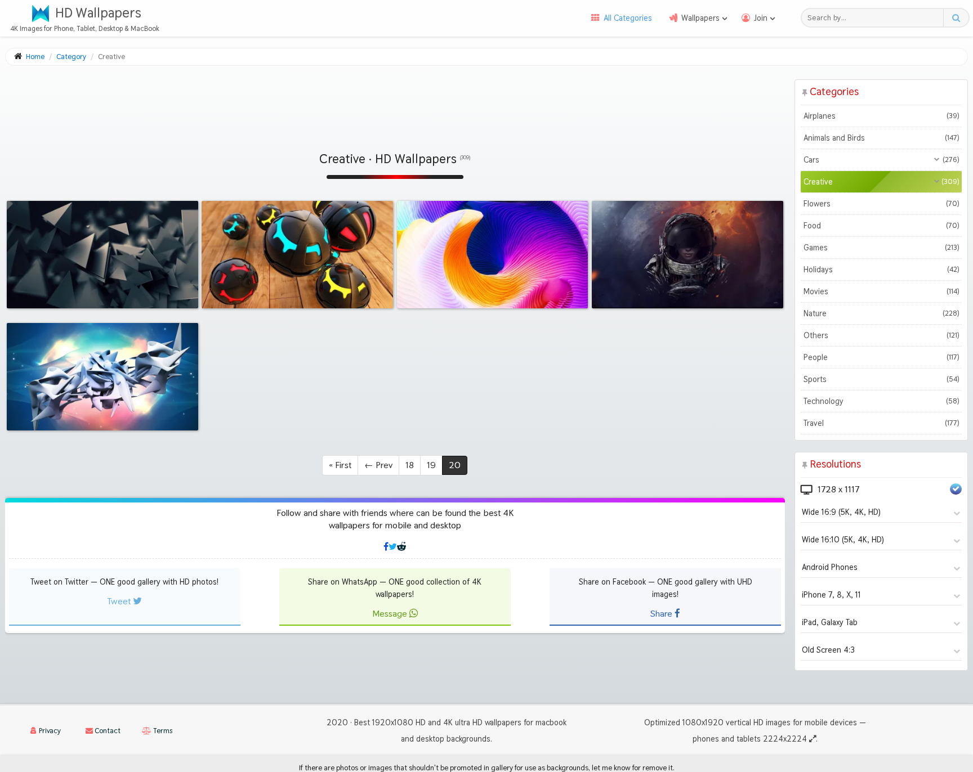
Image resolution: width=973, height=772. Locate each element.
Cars (881, 160)
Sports (881, 379)
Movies (881, 291)
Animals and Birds (881, 138)
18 (409, 465)
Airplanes (881, 116)
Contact (106, 730)
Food (881, 226)
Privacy (49, 730)
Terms (161, 730)
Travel (881, 423)
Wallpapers (700, 18)
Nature (881, 313)
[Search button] (955, 17)
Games (881, 248)
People (881, 357)
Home (35, 56)
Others (881, 335)
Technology (881, 401)
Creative (881, 182)
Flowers (881, 204)
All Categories (628, 18)
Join (760, 18)
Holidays (881, 269)
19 (431, 465)
